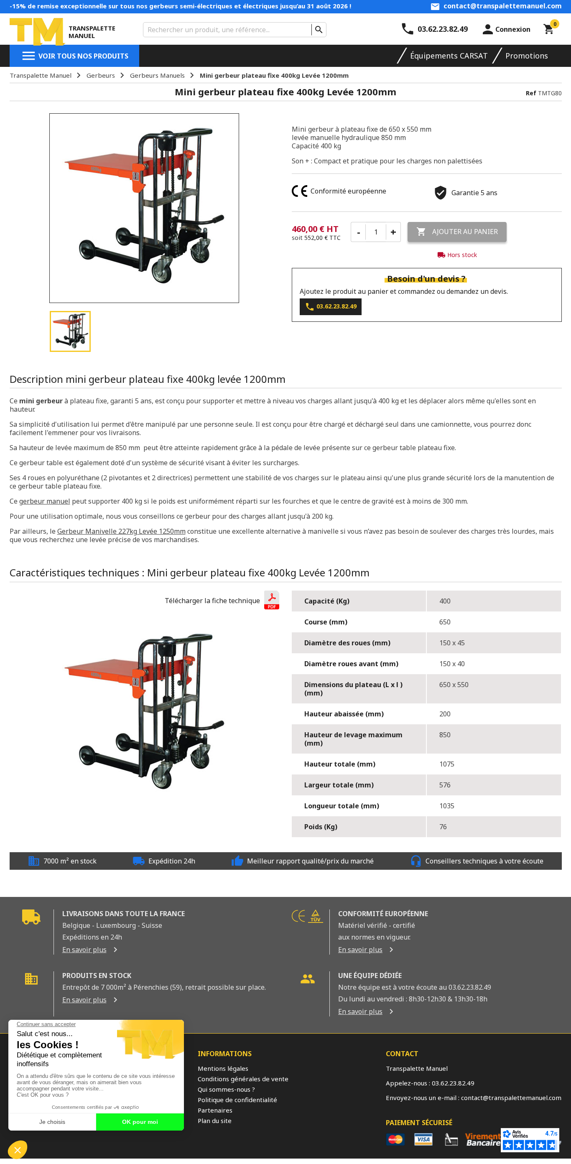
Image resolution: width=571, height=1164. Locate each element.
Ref (531, 93)
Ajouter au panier (457, 232)
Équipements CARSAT (449, 56)
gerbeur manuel (44, 501)
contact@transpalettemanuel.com (503, 5)
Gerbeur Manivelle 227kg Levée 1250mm (121, 531)
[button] (222, 601)
